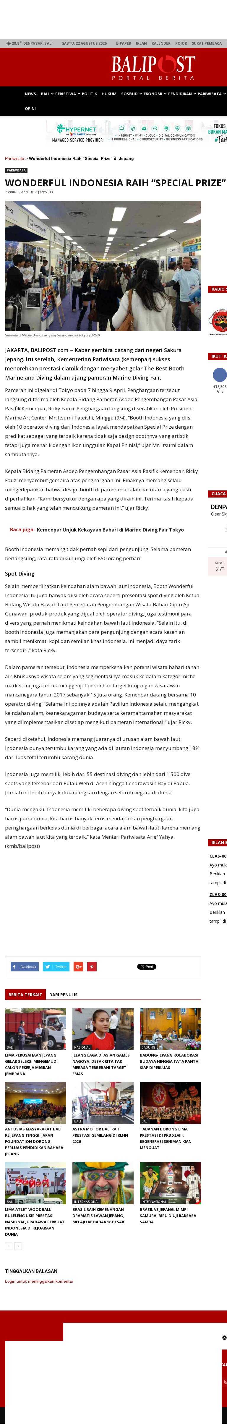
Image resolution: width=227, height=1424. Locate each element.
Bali (45, 93)
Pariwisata (210, 93)
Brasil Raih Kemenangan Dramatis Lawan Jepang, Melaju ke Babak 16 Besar (98, 1215)
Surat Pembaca (207, 43)
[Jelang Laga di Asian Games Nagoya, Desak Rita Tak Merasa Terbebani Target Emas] (103, 1029)
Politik (89, 93)
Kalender (161, 43)
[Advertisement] (113, 1382)
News (30, 93)
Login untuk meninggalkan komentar (39, 1281)
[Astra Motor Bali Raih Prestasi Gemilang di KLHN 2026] (103, 1103)
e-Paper (123, 43)
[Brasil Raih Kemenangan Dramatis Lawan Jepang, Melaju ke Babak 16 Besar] (103, 1183)
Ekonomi (153, 93)
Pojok (181, 43)
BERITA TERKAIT (25, 994)
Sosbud (129, 93)
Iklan (141, 43)
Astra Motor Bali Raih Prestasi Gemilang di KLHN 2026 (100, 1135)
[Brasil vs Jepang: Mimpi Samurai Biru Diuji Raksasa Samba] (170, 1183)
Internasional (86, 1201)
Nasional (82, 1047)
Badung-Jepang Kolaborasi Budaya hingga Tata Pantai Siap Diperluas (170, 1061)
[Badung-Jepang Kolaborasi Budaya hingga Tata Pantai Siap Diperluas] (170, 1029)
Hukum (109, 93)
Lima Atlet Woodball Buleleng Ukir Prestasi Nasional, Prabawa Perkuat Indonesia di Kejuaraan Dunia (35, 1222)
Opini (30, 108)
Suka (219, 370)
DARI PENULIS (63, 994)
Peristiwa (65, 93)
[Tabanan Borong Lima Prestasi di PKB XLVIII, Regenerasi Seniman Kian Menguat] (170, 1103)
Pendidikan (180, 93)
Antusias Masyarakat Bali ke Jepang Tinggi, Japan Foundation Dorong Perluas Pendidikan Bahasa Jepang (34, 1141)
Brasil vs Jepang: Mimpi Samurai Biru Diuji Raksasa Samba (168, 1215)
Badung (148, 1047)
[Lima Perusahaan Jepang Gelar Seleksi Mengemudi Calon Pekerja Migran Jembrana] (35, 1029)
